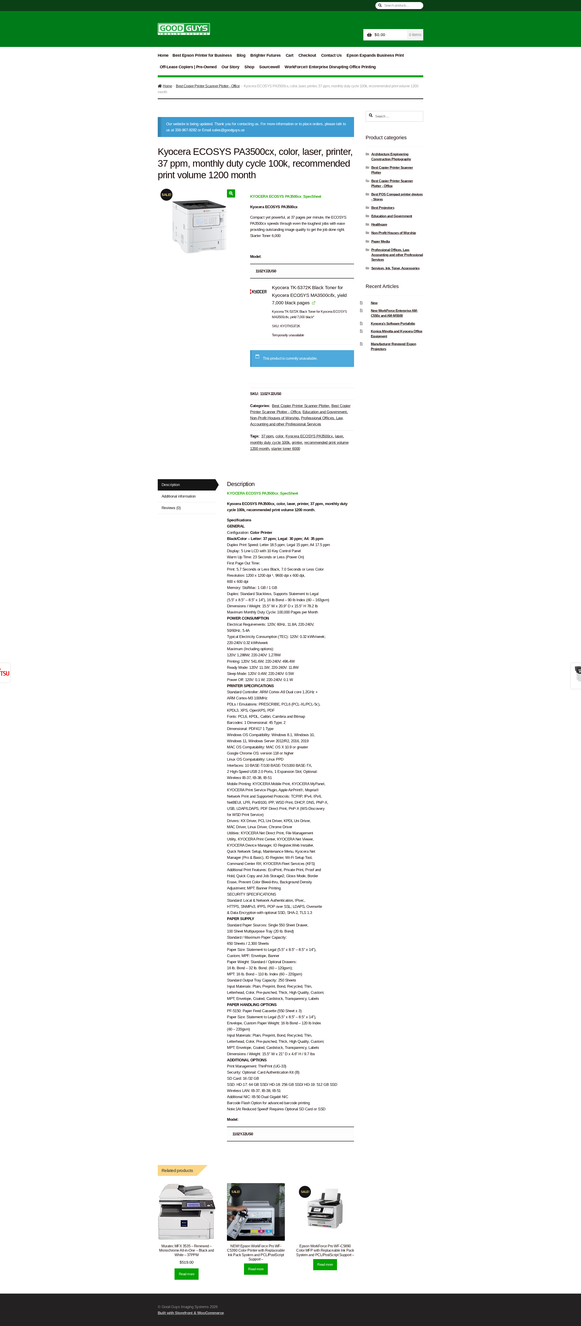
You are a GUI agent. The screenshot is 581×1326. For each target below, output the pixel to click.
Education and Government (325, 412)
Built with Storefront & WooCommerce (191, 1313)
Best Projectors (382, 208)
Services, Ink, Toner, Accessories (395, 268)
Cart (289, 55)
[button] (231, 193)
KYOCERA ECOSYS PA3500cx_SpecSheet (285, 196)
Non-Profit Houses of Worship (274, 418)
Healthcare (379, 224)
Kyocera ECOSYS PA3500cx (309, 436)
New (374, 303)
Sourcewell (269, 67)
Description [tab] (171, 485)
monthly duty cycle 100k (270, 442)
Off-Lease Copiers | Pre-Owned (188, 67)
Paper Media (380, 241)
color (279, 436)
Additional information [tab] (179, 496)
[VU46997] (258, 292)
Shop (249, 67)
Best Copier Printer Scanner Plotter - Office (208, 86)
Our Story (230, 67)
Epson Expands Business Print (375, 55)
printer (297, 442)
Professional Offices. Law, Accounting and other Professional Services (397, 255)
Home (163, 55)
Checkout (307, 55)
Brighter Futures (265, 55)
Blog (241, 55)
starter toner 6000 (285, 449)
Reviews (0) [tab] (171, 508)
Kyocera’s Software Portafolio (393, 323)
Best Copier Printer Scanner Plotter (300, 406)
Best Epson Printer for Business (202, 55)
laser (339, 436)
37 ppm (267, 436)
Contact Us (331, 55)
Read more (186, 1274)
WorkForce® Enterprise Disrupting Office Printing (330, 67)
